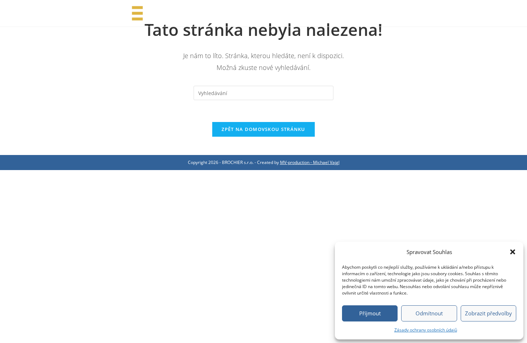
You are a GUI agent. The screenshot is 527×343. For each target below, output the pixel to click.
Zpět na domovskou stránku (263, 129)
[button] (512, 251)
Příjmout (370, 313)
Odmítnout (429, 313)
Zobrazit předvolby (488, 313)
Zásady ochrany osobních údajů (425, 330)
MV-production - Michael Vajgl (310, 162)
